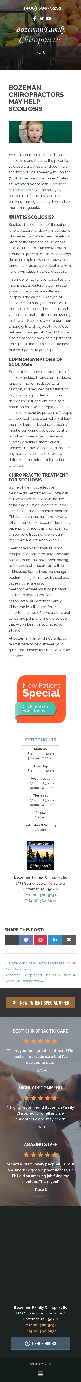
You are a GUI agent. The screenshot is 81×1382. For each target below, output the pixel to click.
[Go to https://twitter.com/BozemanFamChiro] (41, 19)
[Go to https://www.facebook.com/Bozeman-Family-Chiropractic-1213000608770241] (34, 19)
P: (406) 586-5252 (41, 895)
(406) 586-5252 (43, 8)
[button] (40, 1002)
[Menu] (40, 1372)
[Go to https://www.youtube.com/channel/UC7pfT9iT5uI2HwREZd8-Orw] (48, 19)
